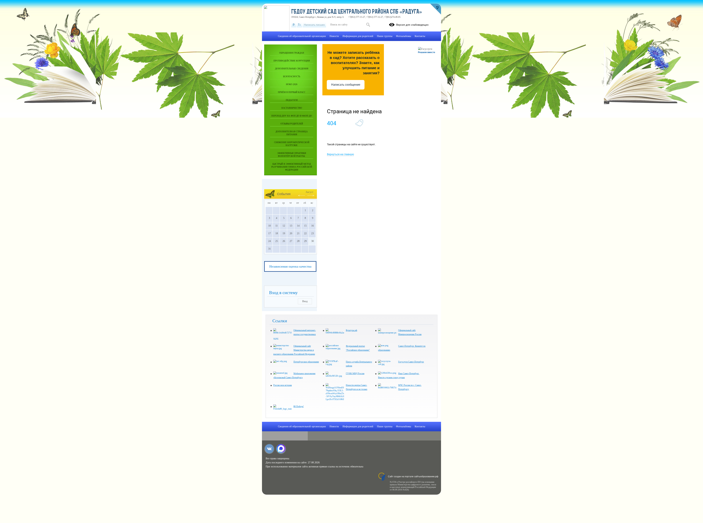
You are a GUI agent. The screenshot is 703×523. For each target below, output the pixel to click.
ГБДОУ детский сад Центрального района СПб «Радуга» (356, 12)
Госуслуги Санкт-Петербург (411, 362)
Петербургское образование (306, 362)
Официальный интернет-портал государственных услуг (294, 334)
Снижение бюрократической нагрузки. (291, 144)
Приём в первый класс (291, 92)
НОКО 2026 (291, 84)
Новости (334, 36)
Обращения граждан (291, 53)
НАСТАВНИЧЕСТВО (291, 108)
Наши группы (384, 36)
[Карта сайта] (299, 24)
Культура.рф (351, 330)
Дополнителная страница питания (292, 133)
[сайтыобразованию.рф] (435, 9)
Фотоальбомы (403, 36)
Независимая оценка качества (290, 266)
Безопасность (291, 76)
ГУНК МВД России (355, 373)
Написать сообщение (345, 84)
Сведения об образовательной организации (302, 36)
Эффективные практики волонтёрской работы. (291, 154)
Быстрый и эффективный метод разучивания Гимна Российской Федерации (291, 167)
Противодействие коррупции (292, 60)
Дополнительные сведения (291, 68)
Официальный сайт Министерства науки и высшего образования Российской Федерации (294, 350)
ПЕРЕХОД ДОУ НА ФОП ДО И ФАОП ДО (291, 116)
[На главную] (293, 24)
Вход (305, 301)
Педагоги (292, 100)
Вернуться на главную (340, 154)
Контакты (420, 36)
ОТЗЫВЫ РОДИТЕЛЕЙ (291, 123)
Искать (368, 24)
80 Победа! (298, 406)
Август (309, 192)
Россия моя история (282, 385)
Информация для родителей (358, 36)
